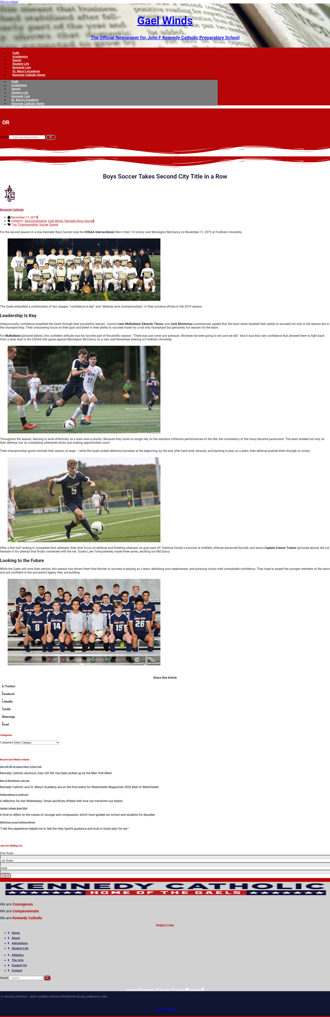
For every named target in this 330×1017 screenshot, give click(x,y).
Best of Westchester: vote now (14, 781)
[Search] (50, 137)
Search (4, 137)
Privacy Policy (165, 1009)
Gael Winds (165, 20)
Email (3, 868)
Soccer (43, 224)
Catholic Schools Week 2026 (13, 808)
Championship (28, 224)
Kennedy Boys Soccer (79, 221)
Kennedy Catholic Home (28, 75)
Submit (5, 875)
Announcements (36, 221)
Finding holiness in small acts (14, 794)
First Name (6, 853)
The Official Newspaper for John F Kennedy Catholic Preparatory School (165, 37)
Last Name (6, 860)
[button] (165, 687)
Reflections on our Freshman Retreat (17, 822)
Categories (6, 742)
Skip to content (9, 1)
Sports (53, 224)
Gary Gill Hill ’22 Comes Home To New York (20, 767)
